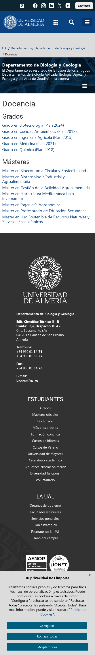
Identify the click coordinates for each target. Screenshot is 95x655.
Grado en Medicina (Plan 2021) (29, 143)
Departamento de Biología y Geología (60, 48)
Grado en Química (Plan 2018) (28, 149)
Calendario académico (45, 460)
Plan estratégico (45, 525)
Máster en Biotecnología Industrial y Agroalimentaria (33, 179)
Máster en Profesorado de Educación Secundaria (44, 210)
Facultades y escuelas (45, 512)
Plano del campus (45, 538)
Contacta (84, 6)
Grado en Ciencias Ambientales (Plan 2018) (39, 131)
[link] (84, 5)
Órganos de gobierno (45, 505)
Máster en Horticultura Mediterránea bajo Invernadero (38, 196)
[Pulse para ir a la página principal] (24, 22)
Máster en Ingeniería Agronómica (31, 204)
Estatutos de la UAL (45, 531)
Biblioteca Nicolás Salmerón (45, 467)
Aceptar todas (47, 647)
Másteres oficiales (45, 414)
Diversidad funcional (45, 473)
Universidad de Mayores (45, 453)
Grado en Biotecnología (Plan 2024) (33, 125)
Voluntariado (45, 480)
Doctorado (45, 421)
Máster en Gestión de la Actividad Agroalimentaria (46, 187)
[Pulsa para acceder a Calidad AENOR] (47, 564)
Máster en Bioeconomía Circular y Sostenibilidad (44, 170)
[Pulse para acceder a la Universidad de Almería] (45, 279)
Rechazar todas (47, 636)
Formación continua (45, 434)
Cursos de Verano (45, 447)
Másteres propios (45, 427)
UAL (5, 48)
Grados (45, 408)
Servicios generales (45, 518)
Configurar (47, 626)
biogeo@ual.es (27, 380)
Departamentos (21, 48)
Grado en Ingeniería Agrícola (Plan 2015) (37, 137)
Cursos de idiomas (45, 440)
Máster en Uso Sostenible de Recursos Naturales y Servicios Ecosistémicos (45, 219)
